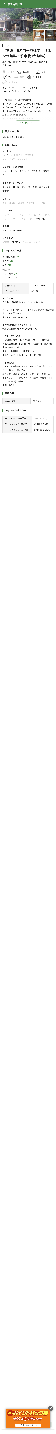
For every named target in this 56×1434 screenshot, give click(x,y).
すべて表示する (26, 122)
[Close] (4, 4)
